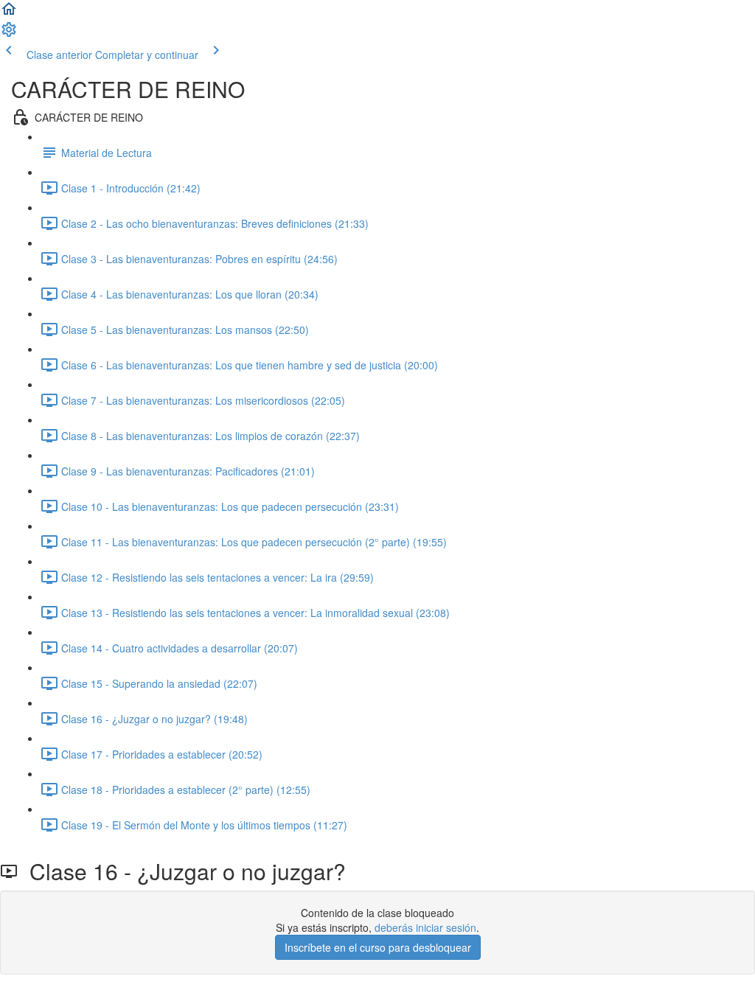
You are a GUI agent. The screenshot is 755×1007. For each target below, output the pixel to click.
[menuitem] (9, 34)
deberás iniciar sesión (425, 927)
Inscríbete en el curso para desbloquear (378, 947)
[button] (9, 13)
